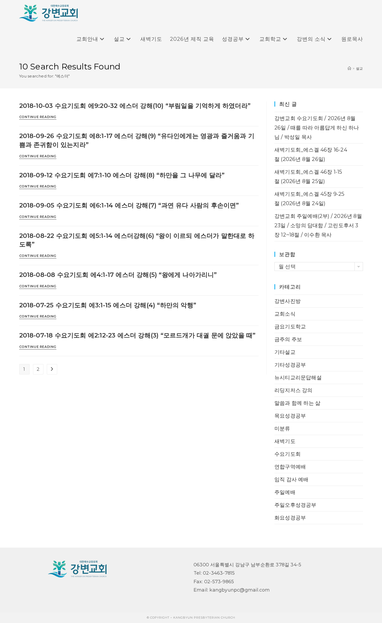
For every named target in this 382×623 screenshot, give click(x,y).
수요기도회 (287, 454)
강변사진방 (287, 301)
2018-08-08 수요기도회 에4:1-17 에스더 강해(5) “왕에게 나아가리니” (118, 274)
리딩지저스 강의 (293, 390)
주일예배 (284, 492)
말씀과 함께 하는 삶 (297, 403)
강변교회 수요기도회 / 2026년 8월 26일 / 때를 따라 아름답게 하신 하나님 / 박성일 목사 (316, 127)
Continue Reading (38, 117)
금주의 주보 (288, 339)
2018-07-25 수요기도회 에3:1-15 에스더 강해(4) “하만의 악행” (107, 305)
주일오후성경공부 (295, 505)
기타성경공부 (290, 365)
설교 (359, 68)
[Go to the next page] (52, 369)
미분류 (282, 428)
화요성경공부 (290, 518)
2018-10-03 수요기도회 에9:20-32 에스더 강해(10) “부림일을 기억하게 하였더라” (135, 105)
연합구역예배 (290, 467)
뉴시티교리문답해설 (298, 377)
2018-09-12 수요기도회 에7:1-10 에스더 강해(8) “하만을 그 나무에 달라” (122, 175)
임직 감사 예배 (291, 479)
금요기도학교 (290, 326)
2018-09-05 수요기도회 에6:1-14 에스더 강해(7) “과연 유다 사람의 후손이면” (129, 205)
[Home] (349, 68)
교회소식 (284, 314)
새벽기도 (284, 441)
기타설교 (284, 352)
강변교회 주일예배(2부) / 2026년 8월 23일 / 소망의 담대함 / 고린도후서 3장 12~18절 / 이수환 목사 (318, 225)
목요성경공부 (290, 416)
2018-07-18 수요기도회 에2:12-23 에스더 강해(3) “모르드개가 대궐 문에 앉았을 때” (137, 335)
